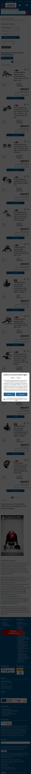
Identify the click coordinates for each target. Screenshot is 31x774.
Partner (18, 377)
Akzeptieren (21, 394)
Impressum (20, 397)
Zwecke (12, 377)
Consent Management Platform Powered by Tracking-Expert (16, 399)
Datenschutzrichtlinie (12, 397)
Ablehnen (9, 394)
